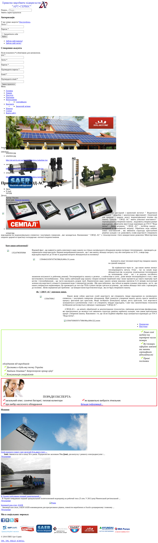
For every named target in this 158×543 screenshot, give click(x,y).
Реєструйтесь (24, 22)
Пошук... (4, 10)
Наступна (143, 326)
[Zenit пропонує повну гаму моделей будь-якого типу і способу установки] (44, 450)
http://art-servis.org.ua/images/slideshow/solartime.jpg (27, 160)
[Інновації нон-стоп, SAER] (79, 503)
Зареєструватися (8, 84)
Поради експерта (22, 200)
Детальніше (6, 456)
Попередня (143, 324)
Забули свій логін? (13, 43)
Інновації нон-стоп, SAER (12, 505)
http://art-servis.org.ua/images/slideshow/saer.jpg (24, 168)
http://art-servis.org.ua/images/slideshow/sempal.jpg (26, 177)
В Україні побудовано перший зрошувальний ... (21, 496)
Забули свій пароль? (14, 41)
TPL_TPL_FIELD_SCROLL (13, 541)
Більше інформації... (92, 404)
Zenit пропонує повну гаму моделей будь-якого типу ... (24, 452)
